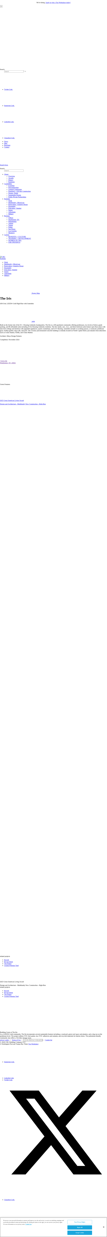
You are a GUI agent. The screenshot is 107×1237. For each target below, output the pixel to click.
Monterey (11, 233)
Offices (10, 218)
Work (10, 201)
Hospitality (12, 206)
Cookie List (28, 1224)
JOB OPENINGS (14, 242)
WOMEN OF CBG (15, 240)
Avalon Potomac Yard (11, 965)
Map (5, 143)
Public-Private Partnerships (17, 197)
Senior (10, 210)
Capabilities (8, 184)
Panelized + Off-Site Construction (19, 191)
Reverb (6, 960)
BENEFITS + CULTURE (17, 237)
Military (11, 214)
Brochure (7, 145)
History (10, 180)
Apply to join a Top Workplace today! (58, 2)
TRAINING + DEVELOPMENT (19, 238)
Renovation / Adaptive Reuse (18, 204)
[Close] (103, 1227)
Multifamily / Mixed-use (16, 203)
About (6, 174)
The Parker (7, 964)
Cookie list (48, 1040)
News (6, 141)
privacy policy (4, 1040)
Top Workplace (33, 1044)
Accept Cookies (80, 1232)
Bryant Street (8, 962)
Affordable (12, 212)
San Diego (11, 229)
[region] (53, 1227)
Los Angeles (12, 231)
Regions (7, 216)
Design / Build (13, 193)
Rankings (11, 182)
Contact (6, 147)
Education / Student (14, 208)
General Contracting (15, 189)
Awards (10, 178)
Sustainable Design (14, 195)
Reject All (79, 1227)
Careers (6, 235)
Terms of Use (16, 1040)
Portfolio (7, 199)
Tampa (10, 225)
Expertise (11, 186)
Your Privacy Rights (32, 1040)
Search (2, 69)
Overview (11, 176)
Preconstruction (13, 187)
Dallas (10, 227)
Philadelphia (12, 221)
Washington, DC (13, 220)
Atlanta (10, 223)
